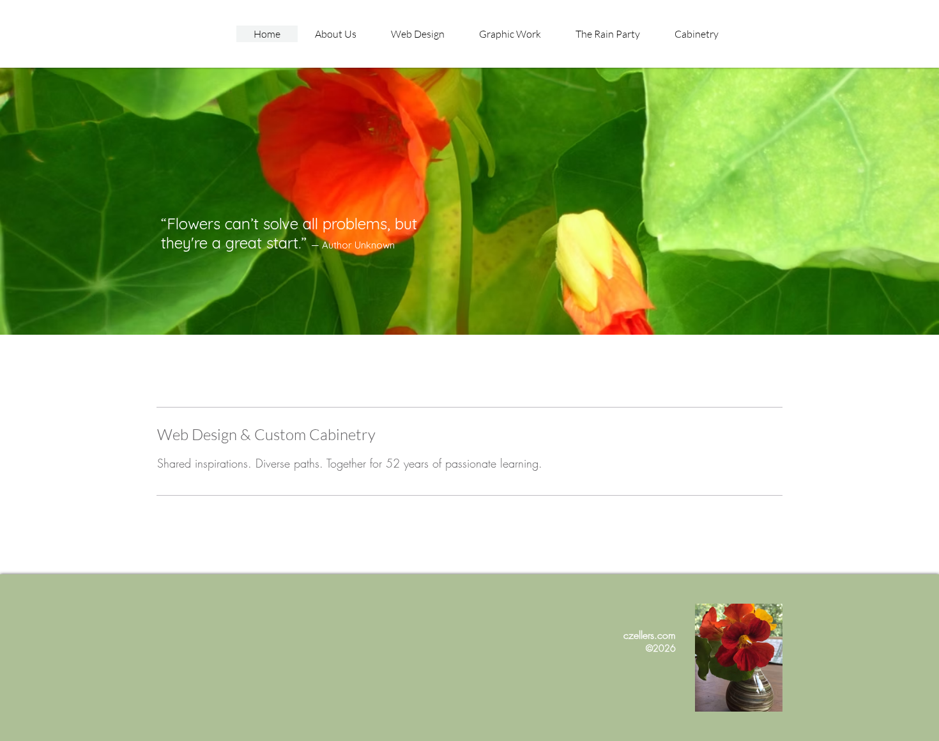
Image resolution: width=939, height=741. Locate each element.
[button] (510, 34)
